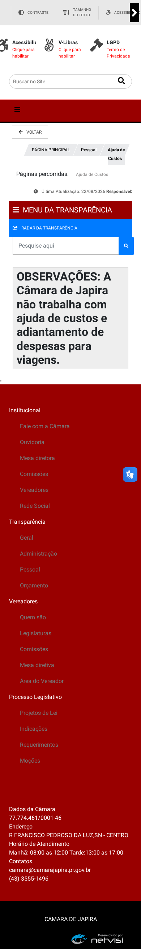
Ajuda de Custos (116, 154)
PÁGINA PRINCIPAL (51, 149)
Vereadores (34, 489)
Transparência (27, 521)
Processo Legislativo (35, 696)
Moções (30, 760)
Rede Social (35, 505)
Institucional (24, 410)
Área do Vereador (42, 681)
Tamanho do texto (82, 12)
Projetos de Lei (38, 712)
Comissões (34, 474)
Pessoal (89, 149)
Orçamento (34, 585)
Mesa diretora (37, 458)
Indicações (33, 728)
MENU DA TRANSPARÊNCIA (67, 210)
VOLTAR (34, 132)
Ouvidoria (32, 442)
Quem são (33, 617)
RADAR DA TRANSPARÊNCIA (49, 228)
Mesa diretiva (37, 665)
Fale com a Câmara (45, 426)
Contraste (37, 12)
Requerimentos (39, 744)
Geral (26, 537)
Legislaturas (35, 633)
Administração (38, 553)
